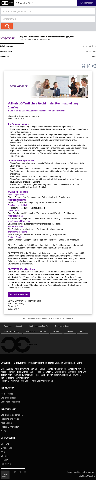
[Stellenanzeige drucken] (84, 66)
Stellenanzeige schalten (12, 414)
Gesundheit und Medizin (36, 331)
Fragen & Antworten (10, 426)
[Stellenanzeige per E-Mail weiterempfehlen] (94, 66)
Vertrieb (56, 331)
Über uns (5, 443)
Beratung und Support (13, 326)
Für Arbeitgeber (86, 3)
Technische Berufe (62, 326)
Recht (82, 331)
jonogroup (90, 472)
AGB (3, 451)
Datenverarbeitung (11, 331)
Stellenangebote (8, 397)
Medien (70, 331)
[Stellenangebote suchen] (7, 26)
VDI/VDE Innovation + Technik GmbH (35, 39)
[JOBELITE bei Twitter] (16, 472)
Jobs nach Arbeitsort (10, 401)
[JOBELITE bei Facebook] (20, 472)
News (3, 430)
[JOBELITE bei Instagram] (24, 472)
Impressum (6, 463)
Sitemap (5, 455)
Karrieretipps (7, 393)
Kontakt (4, 459)
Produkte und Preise (10, 418)
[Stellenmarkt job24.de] (7, 472)
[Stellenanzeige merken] (89, 66)
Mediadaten (6, 422)
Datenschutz (6, 447)
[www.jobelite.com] (16, 4)
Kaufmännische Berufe (38, 326)
